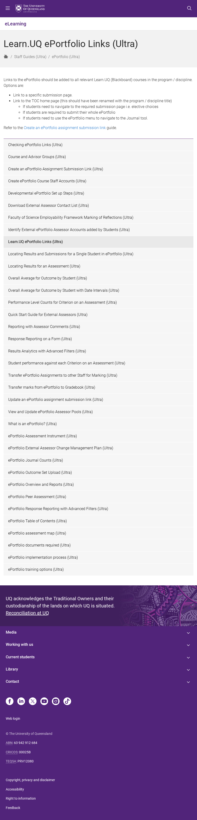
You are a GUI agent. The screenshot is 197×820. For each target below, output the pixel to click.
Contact (12, 681)
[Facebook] (9, 701)
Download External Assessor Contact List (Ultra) (48, 205)
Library (12, 669)
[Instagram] (56, 701)
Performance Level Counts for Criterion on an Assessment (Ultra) (62, 302)
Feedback (13, 808)
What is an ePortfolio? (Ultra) (32, 424)
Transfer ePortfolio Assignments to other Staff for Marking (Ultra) (62, 375)
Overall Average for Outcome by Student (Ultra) (47, 278)
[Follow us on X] (33, 701)
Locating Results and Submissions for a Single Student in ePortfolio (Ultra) (70, 254)
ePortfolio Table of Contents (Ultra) (37, 521)
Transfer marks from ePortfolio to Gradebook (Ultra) (51, 387)
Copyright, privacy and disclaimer (30, 780)
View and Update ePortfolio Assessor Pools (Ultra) (50, 412)
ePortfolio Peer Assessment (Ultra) (37, 496)
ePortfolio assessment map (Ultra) (37, 533)
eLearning (15, 24)
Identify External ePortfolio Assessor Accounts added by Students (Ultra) (69, 229)
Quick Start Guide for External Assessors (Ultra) (47, 314)
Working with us (19, 644)
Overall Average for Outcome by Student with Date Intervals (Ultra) (63, 290)
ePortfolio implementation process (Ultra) (43, 557)
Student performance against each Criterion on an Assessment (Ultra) (66, 363)
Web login (13, 718)
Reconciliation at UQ (27, 613)
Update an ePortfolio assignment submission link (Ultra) (55, 399)
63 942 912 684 (25, 743)
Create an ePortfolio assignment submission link (65, 127)
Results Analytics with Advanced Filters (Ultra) (47, 351)
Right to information (21, 798)
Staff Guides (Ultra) (30, 56)
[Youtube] (44, 701)
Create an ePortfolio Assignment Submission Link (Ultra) (55, 169)
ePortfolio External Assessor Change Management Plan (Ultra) (60, 448)
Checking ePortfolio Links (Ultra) (35, 145)
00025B (25, 752)
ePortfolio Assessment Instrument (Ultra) (42, 436)
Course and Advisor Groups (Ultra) (37, 156)
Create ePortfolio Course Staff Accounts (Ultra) (47, 181)
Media (11, 632)
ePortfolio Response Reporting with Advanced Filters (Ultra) (58, 508)
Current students (20, 657)
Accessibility (15, 789)
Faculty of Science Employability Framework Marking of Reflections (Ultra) (70, 217)
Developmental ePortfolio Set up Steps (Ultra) (46, 193)
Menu (7, 8)
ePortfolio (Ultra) (66, 56)
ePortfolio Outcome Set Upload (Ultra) (40, 472)
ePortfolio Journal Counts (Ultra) (35, 460)
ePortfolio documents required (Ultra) (39, 545)
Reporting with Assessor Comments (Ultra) (44, 326)
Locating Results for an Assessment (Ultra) (44, 266)
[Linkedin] (21, 701)
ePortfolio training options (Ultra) (36, 569)
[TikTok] (67, 701)
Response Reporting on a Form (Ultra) (40, 339)
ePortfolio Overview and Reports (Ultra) (41, 484)
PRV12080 (26, 761)
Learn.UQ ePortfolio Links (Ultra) (35, 241)
